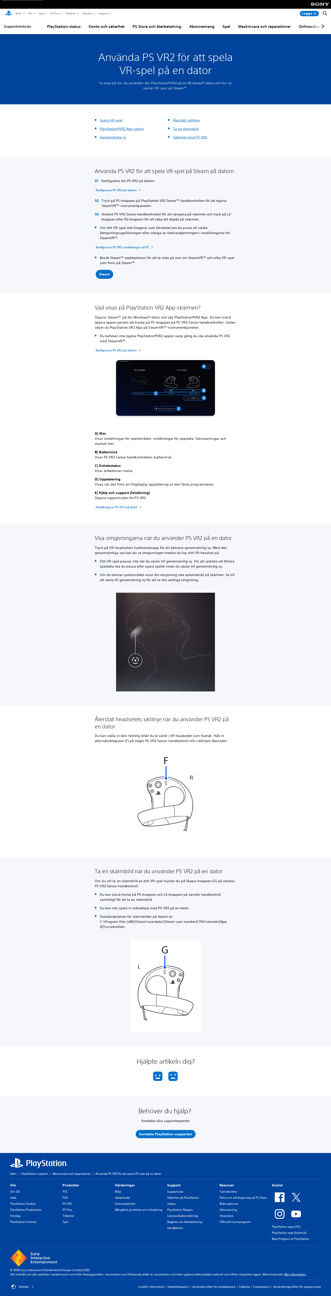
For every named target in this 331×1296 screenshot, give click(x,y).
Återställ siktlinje (186, 120)
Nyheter (87, 13)
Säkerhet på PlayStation (183, 1198)
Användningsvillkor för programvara (297, 1287)
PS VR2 (67, 1204)
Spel (41, 13)
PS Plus (54, 13)
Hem (13, 1174)
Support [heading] (174, 1185)
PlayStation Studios (23, 1204)
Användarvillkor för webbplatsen (214, 1287)
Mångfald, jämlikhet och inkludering (138, 1210)
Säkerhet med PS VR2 (190, 137)
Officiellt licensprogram (235, 1222)
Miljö (118, 1192)
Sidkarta (244, 1287)
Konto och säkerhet (107, 26)
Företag (15, 1216)
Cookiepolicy (261, 1287)
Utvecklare (227, 1216)
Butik (18, 13)
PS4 (65, 1198)
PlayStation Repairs (180, 1210)
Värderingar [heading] (125, 1185)
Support (103, 13)
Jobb (13, 1198)
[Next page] (322, 26)
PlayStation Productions (26, 1210)
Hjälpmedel (122, 1198)
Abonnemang (201, 26)
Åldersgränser (229, 1204)
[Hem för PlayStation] (8, 13)
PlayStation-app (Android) (289, 1233)
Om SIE (15, 1192)
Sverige (24, 1286)
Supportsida (175, 1192)
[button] (104, 274)
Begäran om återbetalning (184, 1222)
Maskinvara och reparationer (264, 26)
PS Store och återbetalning (157, 26)
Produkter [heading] (71, 1185)
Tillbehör (70, 13)
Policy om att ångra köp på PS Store (243, 1198)
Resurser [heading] (227, 1185)
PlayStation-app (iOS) (286, 1227)
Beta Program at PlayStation (290, 1239)
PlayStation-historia (23, 1222)
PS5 (30, 13)
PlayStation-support (34, 1174)
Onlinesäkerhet (125, 1204)
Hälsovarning (228, 1210)
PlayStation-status (64, 26)
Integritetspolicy (178, 1287)
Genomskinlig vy (113, 137)
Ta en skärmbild (186, 129)
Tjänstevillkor (228, 1192)
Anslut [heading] (277, 1185)
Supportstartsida (17, 26)
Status (171, 1204)
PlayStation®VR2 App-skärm (122, 129)
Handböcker (175, 1228)
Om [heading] (13, 1185)
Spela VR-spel (111, 120)
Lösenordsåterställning (182, 1216)
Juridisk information (151, 1287)
